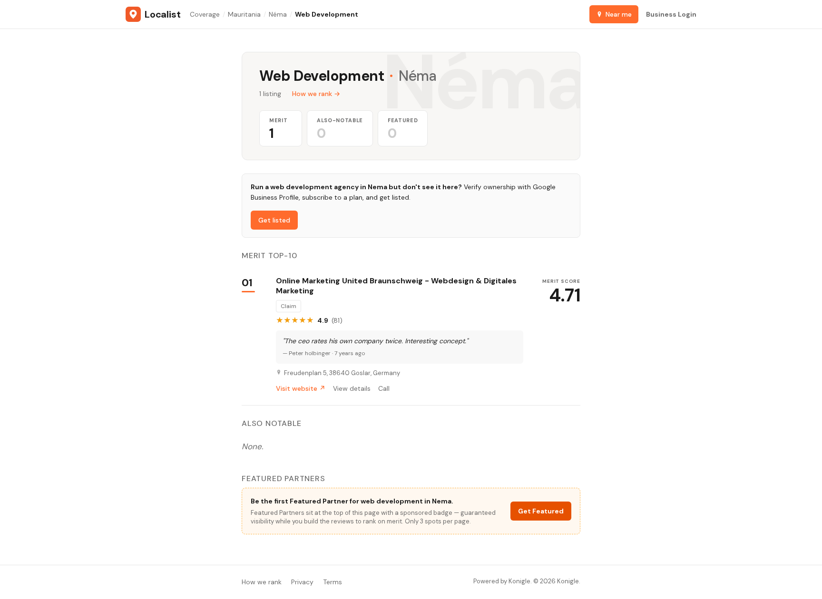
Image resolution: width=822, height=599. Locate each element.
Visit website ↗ (300, 388)
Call (384, 388)
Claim (288, 306)
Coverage (205, 14)
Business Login (671, 14)
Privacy (302, 582)
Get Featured (541, 511)
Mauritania (244, 14)
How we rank (262, 582)
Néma (278, 14)
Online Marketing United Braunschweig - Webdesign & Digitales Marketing (396, 286)
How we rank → (316, 93)
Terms (332, 582)
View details (352, 388)
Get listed (274, 220)
